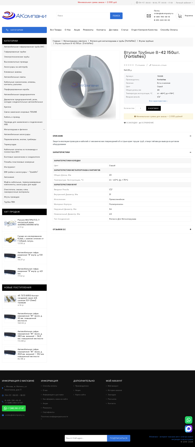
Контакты (101, 29)
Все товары (56, 29)
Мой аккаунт (113, 386)
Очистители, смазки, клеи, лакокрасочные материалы (16, 190)
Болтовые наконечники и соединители (22, 157)
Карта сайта (80, 395)
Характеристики (61, 152)
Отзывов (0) (59, 229)
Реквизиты (88, 29)
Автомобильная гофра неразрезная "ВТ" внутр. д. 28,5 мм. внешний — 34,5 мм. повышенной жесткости (30, 335)
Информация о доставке (53, 395)
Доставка (113, 29)
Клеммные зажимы (13, 72)
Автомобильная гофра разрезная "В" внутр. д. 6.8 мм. (30, 255)
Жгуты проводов (11, 197)
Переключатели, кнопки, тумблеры (20, 139)
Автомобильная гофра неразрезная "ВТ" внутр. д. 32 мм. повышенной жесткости (30, 317)
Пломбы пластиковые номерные (19, 162)
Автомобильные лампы (15, 77)
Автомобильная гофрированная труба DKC (24, 46)
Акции (77, 29)
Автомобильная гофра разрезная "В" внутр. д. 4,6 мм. (30, 271)
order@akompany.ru (15, 415)
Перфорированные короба (16, 89)
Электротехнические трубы (16, 56)
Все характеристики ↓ (158, 101)
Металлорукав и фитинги (15, 129)
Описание (58, 136)
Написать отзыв (158, 65)
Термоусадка (10, 144)
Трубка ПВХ (9, 202)
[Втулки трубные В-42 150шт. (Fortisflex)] (85, 85)
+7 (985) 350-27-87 (14, 403)
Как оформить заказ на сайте (55, 399)
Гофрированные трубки (15, 51)
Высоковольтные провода (16, 61)
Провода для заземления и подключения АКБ (23, 123)
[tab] (122, 136)
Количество (129, 108)
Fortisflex (161, 79)
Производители (82, 386)
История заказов (115, 390)
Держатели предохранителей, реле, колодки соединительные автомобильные (23, 100)
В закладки (132, 122)
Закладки (112, 395)
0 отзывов (140, 65)
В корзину (153, 108)
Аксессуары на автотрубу (16, 67)
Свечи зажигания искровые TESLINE (20, 112)
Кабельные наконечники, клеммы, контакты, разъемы (20, 83)
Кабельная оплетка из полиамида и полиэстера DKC (20, 150)
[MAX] (188, 428)
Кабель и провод (12, 117)
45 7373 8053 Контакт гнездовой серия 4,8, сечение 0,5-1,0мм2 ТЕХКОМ (28, 299)
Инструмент (9, 167)
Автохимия (9, 177)
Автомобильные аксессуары (17, 134)
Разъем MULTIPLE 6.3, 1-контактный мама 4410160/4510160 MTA (29, 222)
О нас (68, 29)
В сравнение (148, 122)
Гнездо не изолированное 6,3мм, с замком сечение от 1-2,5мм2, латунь (31, 238)
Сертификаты (49, 412)
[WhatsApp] (188, 420)
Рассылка (112, 399)
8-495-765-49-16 (162, 17)
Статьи (124, 29)
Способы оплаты (169, 29)
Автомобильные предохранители (19, 94)
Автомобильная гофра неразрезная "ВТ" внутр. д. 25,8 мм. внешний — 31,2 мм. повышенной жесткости (31, 353)
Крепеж (7, 107)
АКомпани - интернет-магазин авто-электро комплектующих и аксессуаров (171, 438)
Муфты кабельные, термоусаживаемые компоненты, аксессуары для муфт (22, 183)
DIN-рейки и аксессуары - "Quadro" (21, 172)
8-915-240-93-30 (162, 20)
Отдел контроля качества (144, 29)
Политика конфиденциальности (54, 416)
